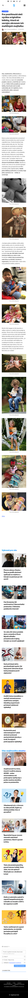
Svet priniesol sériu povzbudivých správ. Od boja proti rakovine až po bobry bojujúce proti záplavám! (13, 668)
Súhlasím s (12, 963)
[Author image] (3, 30)
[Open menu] (24, 5)
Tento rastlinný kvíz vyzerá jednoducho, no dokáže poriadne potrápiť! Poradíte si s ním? (14, 930)
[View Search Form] (3, 5)
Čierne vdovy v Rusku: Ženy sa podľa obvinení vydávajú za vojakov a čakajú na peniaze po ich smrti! (13, 574)
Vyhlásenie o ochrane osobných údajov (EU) (14, 986)
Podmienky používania (19, 984)
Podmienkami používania (15, 963)
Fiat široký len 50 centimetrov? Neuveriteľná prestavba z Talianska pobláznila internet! (14, 605)
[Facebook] (8, 1)
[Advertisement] (14, 534)
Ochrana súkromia (8, 984)
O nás (14, 983)
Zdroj (3, 516)
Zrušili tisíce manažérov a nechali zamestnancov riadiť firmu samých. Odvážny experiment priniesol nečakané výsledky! (13, 701)
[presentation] (14, 560)
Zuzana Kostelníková (12, 29)
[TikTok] (20, 1)
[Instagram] (11, 1)
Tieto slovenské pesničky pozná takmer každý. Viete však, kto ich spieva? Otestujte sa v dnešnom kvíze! (14, 869)
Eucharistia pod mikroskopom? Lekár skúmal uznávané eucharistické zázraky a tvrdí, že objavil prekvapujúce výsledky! (13, 736)
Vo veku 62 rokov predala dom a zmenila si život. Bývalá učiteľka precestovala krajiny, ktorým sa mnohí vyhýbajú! (14, 636)
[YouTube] (14, 1)
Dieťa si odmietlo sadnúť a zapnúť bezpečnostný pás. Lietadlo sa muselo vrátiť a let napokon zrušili (14, 900)
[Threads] (17, 1)
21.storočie (5, 11)
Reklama (9, 983)
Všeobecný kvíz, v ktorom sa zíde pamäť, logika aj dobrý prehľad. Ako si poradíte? (13, 808)
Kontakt (19, 983)
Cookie (14, 985)
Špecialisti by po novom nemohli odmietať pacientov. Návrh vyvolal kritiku (13, 838)
